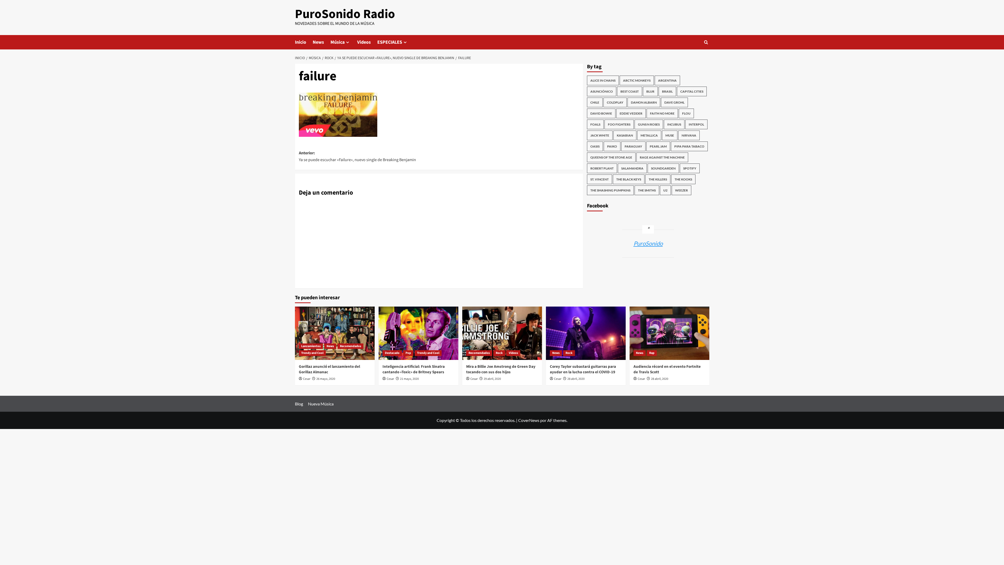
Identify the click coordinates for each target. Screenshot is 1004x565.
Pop (408, 353)
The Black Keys (628, 179)
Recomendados (350, 346)
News (318, 42)
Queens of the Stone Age (611, 157)
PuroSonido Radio (345, 14)
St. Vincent (599, 179)
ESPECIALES (389, 42)
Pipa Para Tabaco (689, 146)
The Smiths (647, 190)
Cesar (306, 379)
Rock (499, 353)
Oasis (595, 146)
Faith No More (662, 113)
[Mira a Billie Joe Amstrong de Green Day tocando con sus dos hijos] (502, 333)
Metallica (649, 135)
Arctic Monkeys (637, 80)
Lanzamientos (311, 346)
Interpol (696, 124)
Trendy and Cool (312, 353)
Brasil (667, 91)
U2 (665, 190)
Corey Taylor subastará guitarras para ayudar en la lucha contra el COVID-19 (583, 369)
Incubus (674, 124)
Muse (669, 135)
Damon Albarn (644, 102)
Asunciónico (601, 91)
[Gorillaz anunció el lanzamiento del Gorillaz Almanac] (335, 333)
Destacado (392, 353)
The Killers (658, 179)
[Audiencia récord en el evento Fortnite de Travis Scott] (669, 333)
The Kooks (683, 179)
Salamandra (632, 168)
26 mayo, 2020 (325, 379)
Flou (686, 113)
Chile (594, 102)
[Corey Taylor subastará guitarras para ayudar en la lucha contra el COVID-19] (586, 333)
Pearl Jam (658, 146)
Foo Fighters (619, 124)
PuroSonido (648, 243)
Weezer (681, 190)
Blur (650, 91)
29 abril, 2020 (492, 379)
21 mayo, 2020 (409, 379)
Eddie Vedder (631, 113)
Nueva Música (321, 403)
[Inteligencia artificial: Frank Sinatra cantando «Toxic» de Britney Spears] (418, 333)
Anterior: (357, 156)
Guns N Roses (649, 124)
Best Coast (629, 91)
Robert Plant (602, 168)
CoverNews (528, 420)
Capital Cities (691, 91)
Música (337, 42)
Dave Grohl (674, 102)
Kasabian (625, 135)
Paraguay (633, 146)
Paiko (612, 146)
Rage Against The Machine (662, 157)
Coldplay (615, 102)
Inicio (300, 42)
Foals (595, 124)
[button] (706, 42)
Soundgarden (663, 168)
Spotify (689, 168)
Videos (364, 42)
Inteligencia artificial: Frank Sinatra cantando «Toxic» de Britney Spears (414, 369)
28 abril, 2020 (576, 379)
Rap (651, 353)
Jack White (599, 135)
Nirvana (689, 135)
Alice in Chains (602, 80)
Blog (299, 403)
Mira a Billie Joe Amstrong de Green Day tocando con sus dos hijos (500, 369)
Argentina (667, 80)
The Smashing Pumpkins (610, 190)
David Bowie (601, 113)
